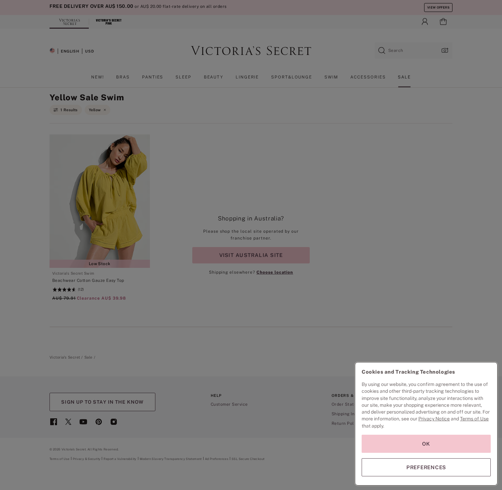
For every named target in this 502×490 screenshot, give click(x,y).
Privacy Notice (434, 418)
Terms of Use (474, 418)
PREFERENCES (426, 467)
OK (426, 444)
